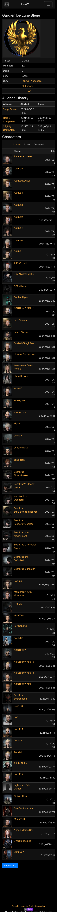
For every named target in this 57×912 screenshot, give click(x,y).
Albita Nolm (20, 763)
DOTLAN (27, 91)
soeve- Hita (20, 795)
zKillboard (27, 86)
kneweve (19, 615)
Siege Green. (10, 109)
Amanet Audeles (23, 156)
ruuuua (17, 250)
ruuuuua (18, 240)
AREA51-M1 (20, 263)
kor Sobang (20, 625)
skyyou (18, 435)
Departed (38, 144)
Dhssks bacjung (22, 840)
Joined (27, 144)
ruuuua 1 (18, 227)
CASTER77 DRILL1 (24, 662)
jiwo (16, 717)
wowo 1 (18, 388)
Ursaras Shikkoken (24, 354)
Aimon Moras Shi (23, 830)
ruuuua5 (18, 168)
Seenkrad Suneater (24, 568)
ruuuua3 (18, 204)
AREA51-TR (20, 412)
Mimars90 (19, 818)
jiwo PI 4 (18, 774)
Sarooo (18, 740)
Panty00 (18, 638)
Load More (10, 865)
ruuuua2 (18, 216)
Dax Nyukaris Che (24, 273)
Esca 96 (18, 706)
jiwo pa (18, 580)
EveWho (26, 4)
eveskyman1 (20, 400)
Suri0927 (19, 851)
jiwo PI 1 (18, 729)
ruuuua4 (18, 192)
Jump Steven (21, 332)
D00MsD (19, 604)
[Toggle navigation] (48, 4)
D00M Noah (20, 286)
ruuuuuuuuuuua (22, 180)
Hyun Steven (21, 376)
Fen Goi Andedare (32, 80)
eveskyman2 (21, 447)
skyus (17, 423)
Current (17, 144)
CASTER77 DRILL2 (24, 673)
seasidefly (19, 459)
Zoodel (18, 752)
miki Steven (20, 320)
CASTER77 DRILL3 (24, 308)
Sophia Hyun (21, 297)
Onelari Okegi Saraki (25, 343)
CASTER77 (20, 650)
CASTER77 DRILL (23, 684)
